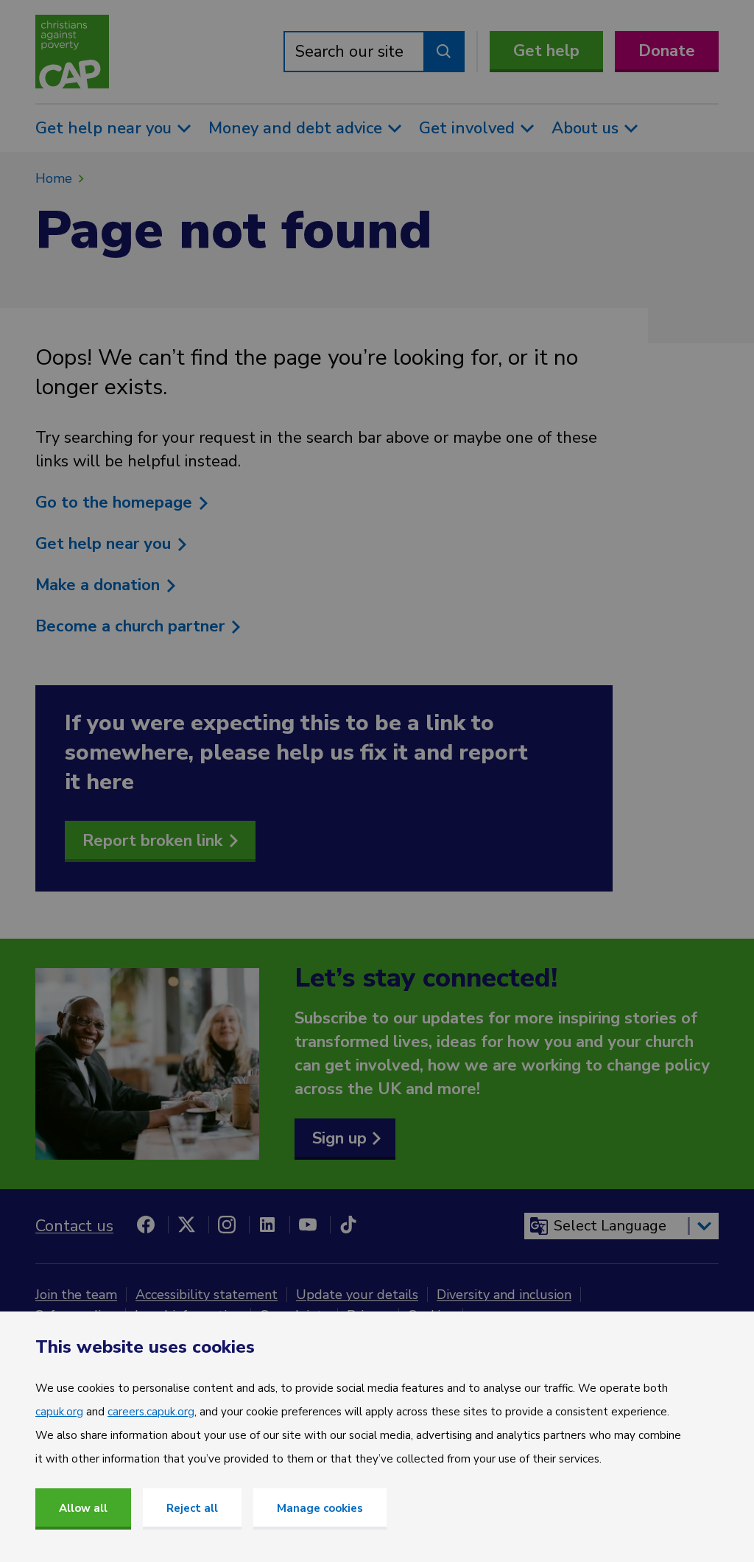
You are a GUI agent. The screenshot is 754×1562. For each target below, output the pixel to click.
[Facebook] (146, 1224)
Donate (666, 51)
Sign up (339, 1138)
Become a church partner (132, 626)
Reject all (192, 1508)
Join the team (76, 1294)
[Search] (444, 51)
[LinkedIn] (267, 1224)
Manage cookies (320, 1508)
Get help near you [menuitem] (103, 128)
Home (53, 178)
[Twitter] (186, 1224)
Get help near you (105, 544)
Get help (546, 51)
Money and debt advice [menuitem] (295, 128)
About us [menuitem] (585, 128)
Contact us (74, 1226)
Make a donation (99, 585)
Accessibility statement (206, 1294)
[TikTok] (348, 1224)
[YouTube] (308, 1224)
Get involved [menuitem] (467, 128)
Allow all (83, 1508)
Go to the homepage (116, 502)
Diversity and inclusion (504, 1294)
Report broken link (152, 841)
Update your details (357, 1294)
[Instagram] (227, 1224)
